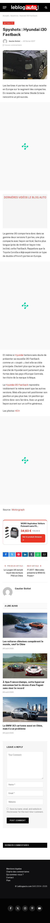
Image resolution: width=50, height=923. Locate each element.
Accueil (6, 16)
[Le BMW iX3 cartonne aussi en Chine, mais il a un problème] (25, 709)
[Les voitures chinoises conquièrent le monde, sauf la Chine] (25, 625)
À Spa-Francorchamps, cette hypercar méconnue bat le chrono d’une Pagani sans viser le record (23, 685)
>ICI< (17, 411)
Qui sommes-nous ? (15, 874)
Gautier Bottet (14, 41)
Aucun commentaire (13, 45)
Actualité (8, 23)
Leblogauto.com (24, 886)
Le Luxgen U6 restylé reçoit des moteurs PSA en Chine (13, 573)
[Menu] (4, 7)
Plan (8, 880)
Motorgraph (18, 509)
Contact (10, 877)
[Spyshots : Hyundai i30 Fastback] (25, 64)
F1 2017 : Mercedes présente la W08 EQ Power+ (36, 573)
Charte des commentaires (17, 872)
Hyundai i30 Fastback (17, 385)
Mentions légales (14, 869)
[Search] (45, 7)
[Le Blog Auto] (25, 7)
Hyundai (19, 355)
